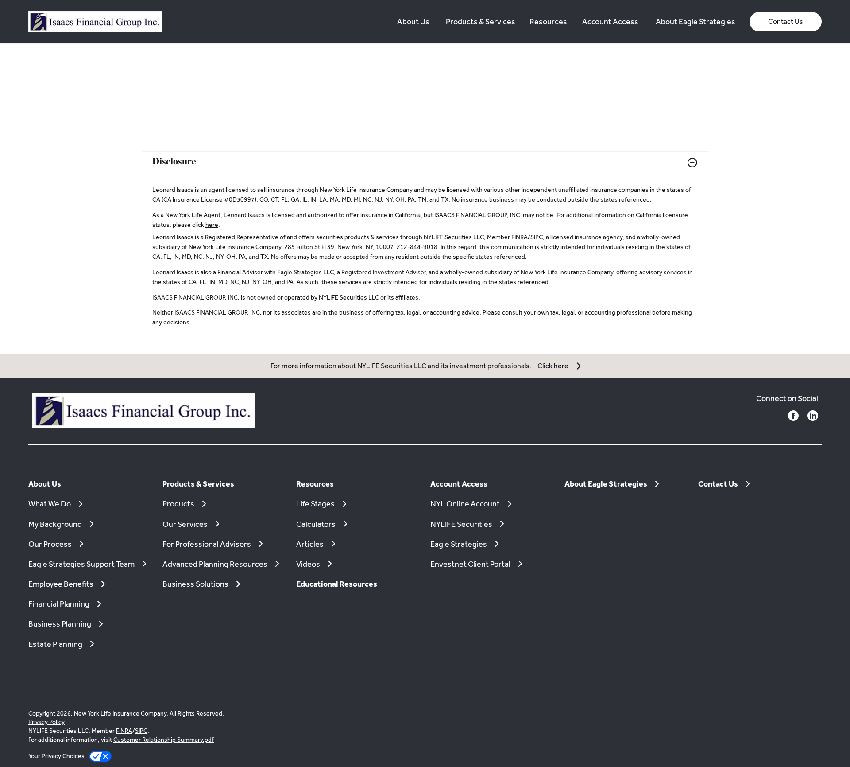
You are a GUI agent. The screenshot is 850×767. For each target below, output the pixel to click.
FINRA (519, 237)
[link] (425, 168)
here (211, 224)
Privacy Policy (46, 721)
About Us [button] (413, 21)
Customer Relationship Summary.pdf (163, 739)
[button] (786, 21)
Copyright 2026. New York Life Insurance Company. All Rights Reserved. (126, 713)
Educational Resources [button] (336, 583)
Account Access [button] (610, 21)
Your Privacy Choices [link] (56, 755)
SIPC (536, 237)
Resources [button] (548, 21)
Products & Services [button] (480, 21)
